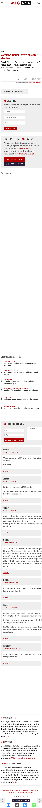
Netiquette (12, 792)
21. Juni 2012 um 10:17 (10, 607)
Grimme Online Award (24, 148)
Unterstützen (34, 790)
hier (9, 736)
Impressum (21, 792)
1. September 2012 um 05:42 (12, 648)
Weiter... (16, 782)
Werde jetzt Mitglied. (26, 154)
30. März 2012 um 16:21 (10, 510)
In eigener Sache (8, 790)
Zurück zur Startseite (14, 91)
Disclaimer (29, 792)
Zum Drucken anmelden (34, 82)
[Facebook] (13, 805)
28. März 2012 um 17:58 (10, 452)
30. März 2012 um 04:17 (10, 481)
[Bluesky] (30, 805)
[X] (22, 805)
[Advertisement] (21, 27)
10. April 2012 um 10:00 (10, 543)
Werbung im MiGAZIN (21, 790)
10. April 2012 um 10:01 (10, 583)
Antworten (6, 471)
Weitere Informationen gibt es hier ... (23, 758)
